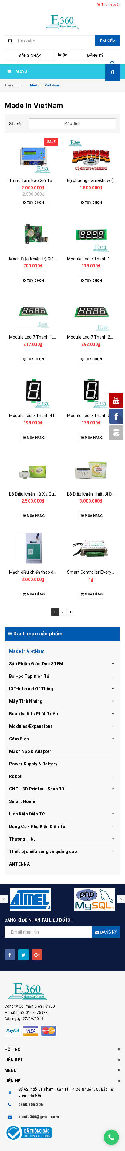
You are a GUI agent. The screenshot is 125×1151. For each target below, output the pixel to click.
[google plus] (37, 954)
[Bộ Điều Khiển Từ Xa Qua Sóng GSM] (33, 470)
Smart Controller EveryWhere (95, 572)
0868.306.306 (30, 1104)
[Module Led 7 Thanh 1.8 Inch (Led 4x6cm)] (33, 313)
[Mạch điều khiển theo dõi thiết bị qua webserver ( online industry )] (33, 548)
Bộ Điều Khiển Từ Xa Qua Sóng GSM (43, 494)
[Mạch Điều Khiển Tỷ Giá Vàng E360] (33, 234)
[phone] (111, 1137)
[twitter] (23, 954)
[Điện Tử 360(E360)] (62, 991)
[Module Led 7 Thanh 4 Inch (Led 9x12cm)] (33, 391)
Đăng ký (95, 55)
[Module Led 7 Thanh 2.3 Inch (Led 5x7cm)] (91, 313)
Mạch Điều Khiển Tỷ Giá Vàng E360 (42, 258)
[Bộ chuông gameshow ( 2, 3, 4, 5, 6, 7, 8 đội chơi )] (91, 156)
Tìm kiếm (108, 40)
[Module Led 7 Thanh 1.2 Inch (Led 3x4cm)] (91, 234)
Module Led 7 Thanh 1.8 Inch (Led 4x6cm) (49, 337)
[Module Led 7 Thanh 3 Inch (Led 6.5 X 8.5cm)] (91, 391)
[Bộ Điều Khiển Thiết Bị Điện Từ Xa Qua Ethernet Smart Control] (91, 470)
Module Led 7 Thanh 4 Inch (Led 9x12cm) (49, 415)
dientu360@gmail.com (38, 1117)
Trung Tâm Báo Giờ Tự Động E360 (41, 180)
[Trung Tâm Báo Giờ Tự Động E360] (33, 156)
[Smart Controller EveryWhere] (91, 548)
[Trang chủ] (63, 21)
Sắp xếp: (16, 124)
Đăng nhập (30, 55)
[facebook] (10, 954)
